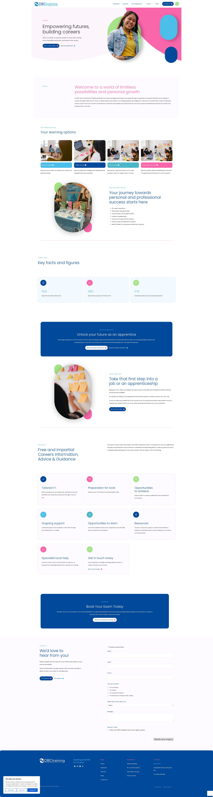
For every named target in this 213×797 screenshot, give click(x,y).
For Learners (58, 678)
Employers (116, 4)
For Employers (45, 678)
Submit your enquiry (163, 739)
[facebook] (74, 766)
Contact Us (104, 780)
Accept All (32, 790)
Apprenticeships (132, 764)
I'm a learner (113, 690)
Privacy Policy (158, 787)
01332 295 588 (160, 774)
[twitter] (82, 766)
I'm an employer (114, 687)
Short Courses (131, 776)
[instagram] (77, 766)
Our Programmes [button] (136, 4)
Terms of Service (167, 787)
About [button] (149, 4)
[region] (21, 785)
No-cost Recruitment (133, 768)
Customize (11, 790)
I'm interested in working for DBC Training (121, 695)
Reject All (21, 790)
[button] (51, 46)
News (157, 4)
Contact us (166, 4)
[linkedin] (80, 766)
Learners (125, 4)
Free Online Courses (133, 772)
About (103, 764)
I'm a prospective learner (117, 693)
